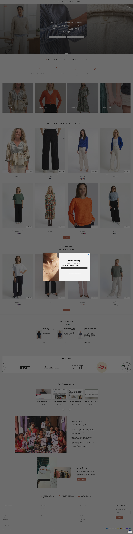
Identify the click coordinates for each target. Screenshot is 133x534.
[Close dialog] (88, 254)
